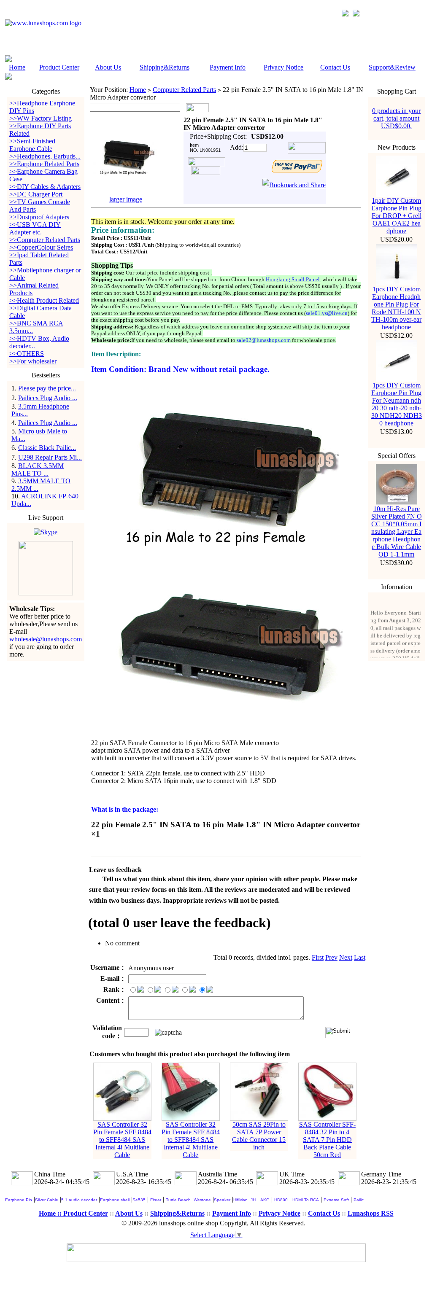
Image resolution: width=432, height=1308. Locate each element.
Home (17, 67)
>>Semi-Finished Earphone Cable (32, 144)
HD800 (281, 1200)
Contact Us (335, 67)
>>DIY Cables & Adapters (45, 186)
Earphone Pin (18, 1200)
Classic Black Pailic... (47, 447)
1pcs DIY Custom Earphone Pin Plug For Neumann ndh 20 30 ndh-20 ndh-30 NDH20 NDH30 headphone (396, 404)
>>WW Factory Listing (40, 118)
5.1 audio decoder (79, 1200)
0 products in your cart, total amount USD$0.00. (396, 118)
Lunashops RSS (371, 1213)
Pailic (359, 1200)
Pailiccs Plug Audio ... (47, 397)
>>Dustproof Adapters (39, 217)
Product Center (59, 67)
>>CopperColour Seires (41, 247)
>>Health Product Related (44, 300)
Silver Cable (46, 1200)
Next (345, 957)
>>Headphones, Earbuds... (45, 156)
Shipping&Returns (164, 67)
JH (253, 1200)
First (318, 957)
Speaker (222, 1200)
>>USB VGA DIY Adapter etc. (35, 228)
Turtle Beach (178, 1200)
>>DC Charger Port (35, 194)
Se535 (139, 1200)
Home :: (51, 1213)
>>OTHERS (26, 353)
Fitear (155, 1200)
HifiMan (240, 1200)
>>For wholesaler (33, 361)
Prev (331, 957)
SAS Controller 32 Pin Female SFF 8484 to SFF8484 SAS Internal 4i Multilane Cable (122, 1139)
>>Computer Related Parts (44, 239)
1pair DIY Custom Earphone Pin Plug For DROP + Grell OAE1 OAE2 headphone (396, 215)
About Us (108, 67)
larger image (125, 199)
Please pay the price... (47, 388)
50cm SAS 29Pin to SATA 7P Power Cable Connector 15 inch (259, 1136)
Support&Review (392, 67)
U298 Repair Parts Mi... (50, 457)
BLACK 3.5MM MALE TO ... (37, 469)
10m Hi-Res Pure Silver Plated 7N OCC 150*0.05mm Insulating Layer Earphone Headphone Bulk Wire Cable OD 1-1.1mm (396, 531)
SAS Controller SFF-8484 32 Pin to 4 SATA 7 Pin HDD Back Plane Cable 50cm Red (327, 1139)
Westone (202, 1200)
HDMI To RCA (305, 1200)
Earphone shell (115, 1200)
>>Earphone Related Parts (44, 163)
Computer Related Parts (184, 89)
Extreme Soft (336, 1200)
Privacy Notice (283, 67)
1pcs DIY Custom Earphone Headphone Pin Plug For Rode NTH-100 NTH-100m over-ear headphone (396, 308)
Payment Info (228, 67)
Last (359, 957)
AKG (265, 1200)
